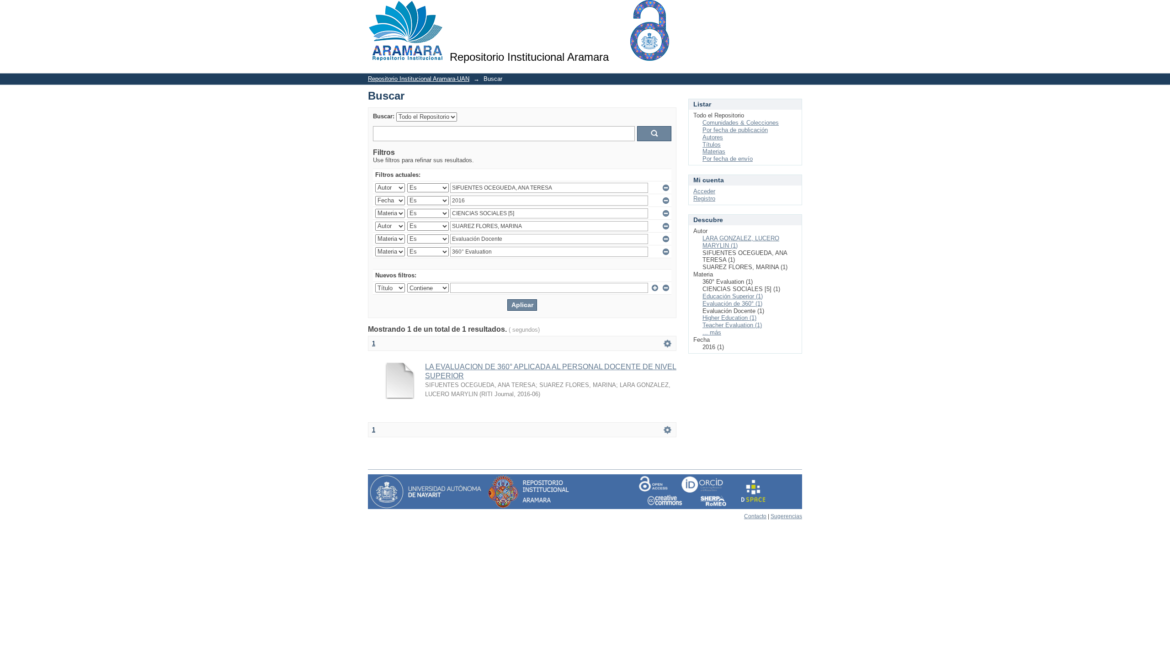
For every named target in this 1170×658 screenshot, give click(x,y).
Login (795, 11)
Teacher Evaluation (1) (732, 325)
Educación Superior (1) (732, 296)
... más (711, 332)
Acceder (704, 191)
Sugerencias (786, 516)
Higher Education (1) (729, 317)
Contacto (755, 516)
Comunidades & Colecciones (740, 122)
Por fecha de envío (727, 158)
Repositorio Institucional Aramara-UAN (418, 78)
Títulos (711, 144)
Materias (713, 151)
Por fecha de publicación (735, 130)
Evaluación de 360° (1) (732, 303)
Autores (712, 137)
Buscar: (383, 116)
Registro (704, 198)
